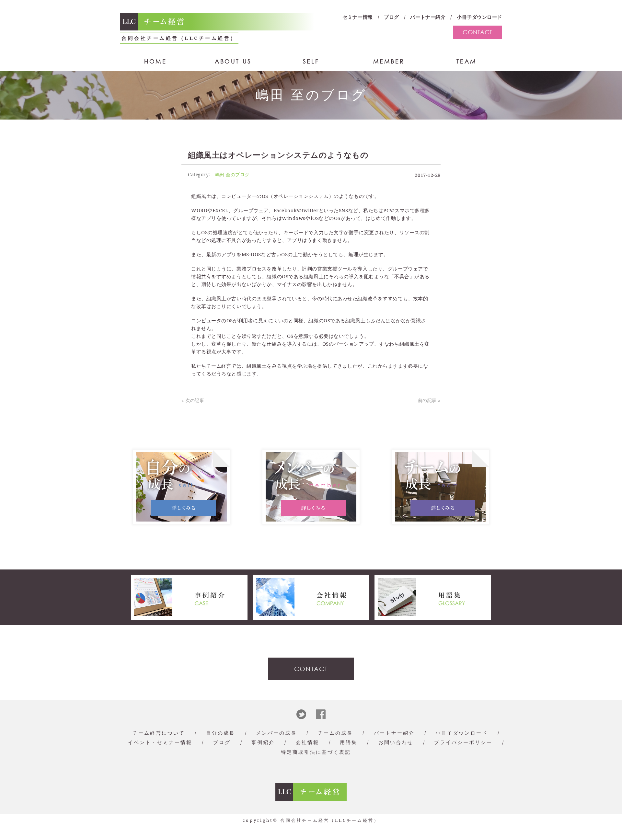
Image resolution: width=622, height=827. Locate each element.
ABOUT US (233, 61)
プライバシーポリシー (463, 742)
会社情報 (307, 742)
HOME (155, 61)
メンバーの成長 (276, 732)
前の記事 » (429, 400)
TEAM (466, 61)
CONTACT (477, 32)
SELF (311, 61)
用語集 (348, 742)
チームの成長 (335, 732)
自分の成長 (220, 732)
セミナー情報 (357, 17)
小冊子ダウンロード (479, 17)
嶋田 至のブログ (232, 174)
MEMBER (389, 61)
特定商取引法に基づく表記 (316, 752)
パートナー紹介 (427, 17)
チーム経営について (158, 732)
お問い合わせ (395, 742)
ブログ (391, 17)
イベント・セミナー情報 (160, 742)
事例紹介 (263, 742)
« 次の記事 (192, 400)
